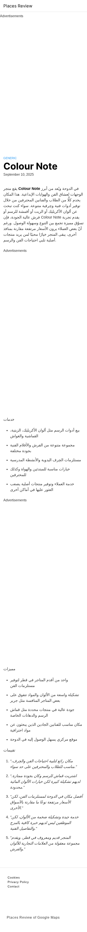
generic (10, 158)
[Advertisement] (43, 82)
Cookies (14, 877)
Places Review (17, 6)
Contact (13, 886)
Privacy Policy (18, 882)
